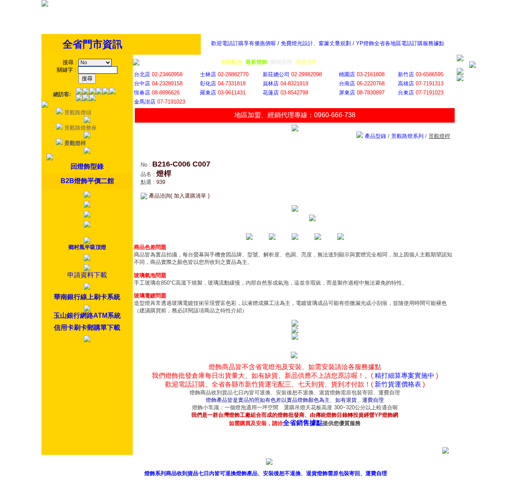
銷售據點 (324, 463)
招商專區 (400, 463)
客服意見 (362, 463)
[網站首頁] (44, 5)
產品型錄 (286, 463)
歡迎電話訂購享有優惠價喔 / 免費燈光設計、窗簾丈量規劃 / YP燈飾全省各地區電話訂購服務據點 (327, 43)
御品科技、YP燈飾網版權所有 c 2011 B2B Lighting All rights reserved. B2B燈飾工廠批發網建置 (265, 486)
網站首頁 (437, 463)
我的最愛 (475, 463)
